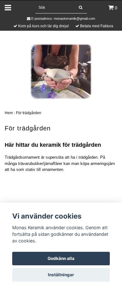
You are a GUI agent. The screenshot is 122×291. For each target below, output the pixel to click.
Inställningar (61, 274)
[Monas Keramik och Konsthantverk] (61, 71)
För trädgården (28, 113)
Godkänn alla (61, 258)
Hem (9, 113)
